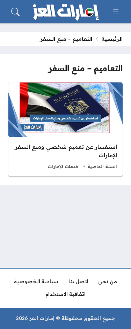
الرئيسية (112, 38)
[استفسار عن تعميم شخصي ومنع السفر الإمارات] (65, 129)
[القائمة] (116, 12)
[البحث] (15, 12)
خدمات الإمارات (63, 166)
